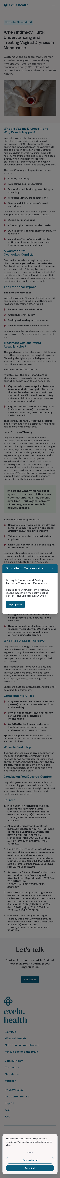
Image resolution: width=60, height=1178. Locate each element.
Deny (30, 1152)
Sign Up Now (15, 604)
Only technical (30, 1160)
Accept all (30, 1168)
